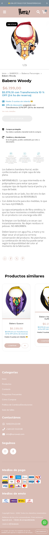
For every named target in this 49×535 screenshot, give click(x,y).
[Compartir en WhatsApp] (5, 258)
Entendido (41, 531)
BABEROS (14, 73)
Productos (6, 384)
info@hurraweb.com (15, 434)
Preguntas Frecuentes (12, 394)
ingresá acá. (7, 520)
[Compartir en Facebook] (11, 259)
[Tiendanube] (10, 524)
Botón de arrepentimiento (24, 520)
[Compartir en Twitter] (17, 259)
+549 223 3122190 (14, 429)
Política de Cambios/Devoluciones (17, 404)
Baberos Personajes (31, 73)
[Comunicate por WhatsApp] (45, 522)
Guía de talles (8, 410)
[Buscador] (38, 12)
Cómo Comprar (9, 399)
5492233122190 (13, 424)
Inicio (4, 73)
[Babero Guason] (25, 345)
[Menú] (4, 12)
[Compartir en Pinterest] (23, 259)
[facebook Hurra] (13, 451)
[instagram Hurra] (5, 451)
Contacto (6, 389)
